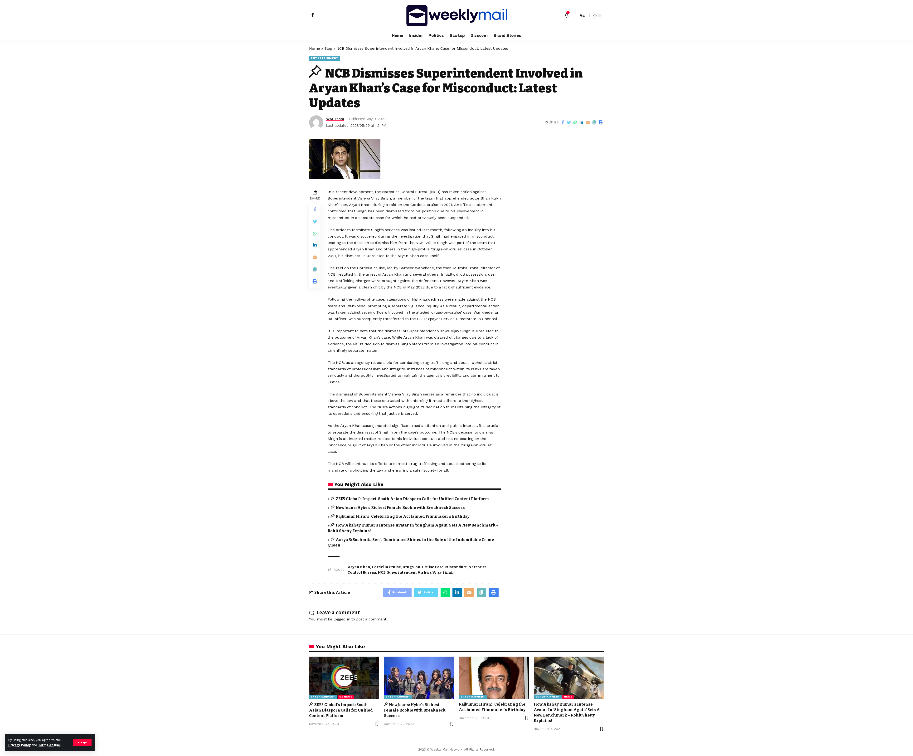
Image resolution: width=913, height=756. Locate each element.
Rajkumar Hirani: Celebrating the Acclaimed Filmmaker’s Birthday (403, 516)
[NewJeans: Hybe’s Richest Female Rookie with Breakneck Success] (419, 678)
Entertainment (325, 58)
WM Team (335, 119)
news (568, 696)
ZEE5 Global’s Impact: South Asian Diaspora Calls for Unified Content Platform (412, 499)
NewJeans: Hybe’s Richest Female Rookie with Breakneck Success (400, 507)
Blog (328, 48)
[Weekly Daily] (456, 15)
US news (345, 696)
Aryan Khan (359, 567)
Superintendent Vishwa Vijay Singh (420, 572)
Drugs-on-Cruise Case (423, 567)
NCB (381, 572)
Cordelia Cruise (386, 567)
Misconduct (456, 567)
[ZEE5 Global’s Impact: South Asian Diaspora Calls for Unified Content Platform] (344, 678)
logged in (342, 619)
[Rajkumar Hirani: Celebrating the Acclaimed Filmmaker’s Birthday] (494, 678)
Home (314, 48)
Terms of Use (49, 745)
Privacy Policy (19, 745)
